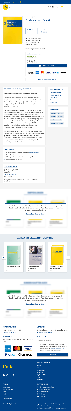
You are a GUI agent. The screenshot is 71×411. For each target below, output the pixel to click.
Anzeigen (40, 379)
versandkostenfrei (34, 152)
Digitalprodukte (41, 375)
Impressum (40, 404)
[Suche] (49, 7)
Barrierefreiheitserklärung (52, 404)
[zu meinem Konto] (53, 7)
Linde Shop (16, 2)
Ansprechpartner (8, 389)
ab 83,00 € (44, 31)
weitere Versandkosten (46, 332)
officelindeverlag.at (10, 174)
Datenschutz (51, 406)
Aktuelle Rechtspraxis (43, 392)
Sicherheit (53, 113)
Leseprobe (53, 97)
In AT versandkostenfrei (34, 54)
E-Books (39, 368)
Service (5, 394)
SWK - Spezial (41, 394)
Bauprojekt (61, 116)
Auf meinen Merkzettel (48, 79)
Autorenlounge (7, 398)
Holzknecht (29, 17)
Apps (38, 377)
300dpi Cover (54, 102)
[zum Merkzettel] (56, 7)
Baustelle (53, 116)
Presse (5, 396)
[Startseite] (6, 7)
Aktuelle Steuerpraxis (43, 389)
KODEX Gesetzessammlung (45, 387)
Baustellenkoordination (57, 123)
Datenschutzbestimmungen (57, 348)
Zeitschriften (41, 370)
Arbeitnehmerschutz (56, 120)
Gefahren (60, 113)
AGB (63, 404)
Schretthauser (37, 17)
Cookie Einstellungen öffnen (35, 214)
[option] (14, 258)
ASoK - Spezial (41, 396)
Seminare (40, 372)
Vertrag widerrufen (60, 408)
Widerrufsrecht (41, 406)
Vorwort (52, 100)
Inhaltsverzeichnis (55, 95)
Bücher (39, 365)
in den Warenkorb (49, 65)
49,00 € (31, 31)
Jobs (4, 392)
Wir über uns (6, 387)
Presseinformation (55, 92)
